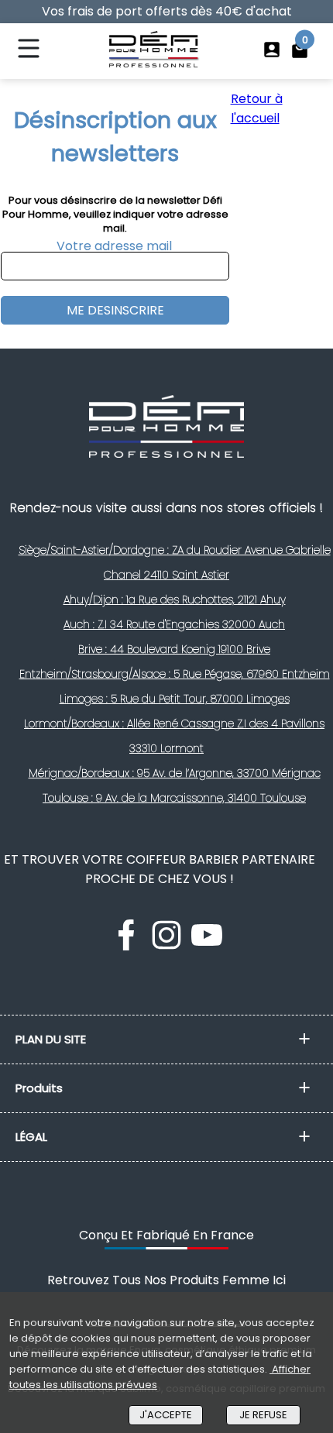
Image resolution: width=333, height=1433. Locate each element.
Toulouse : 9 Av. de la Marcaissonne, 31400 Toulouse (174, 798)
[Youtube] (206, 946)
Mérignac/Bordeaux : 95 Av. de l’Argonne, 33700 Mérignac (175, 773)
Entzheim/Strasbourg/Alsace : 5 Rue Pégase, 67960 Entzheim (174, 674)
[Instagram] (168, 946)
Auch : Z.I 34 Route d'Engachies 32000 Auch (174, 624)
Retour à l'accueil (257, 108)
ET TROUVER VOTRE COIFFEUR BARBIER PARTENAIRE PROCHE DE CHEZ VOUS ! (159, 869)
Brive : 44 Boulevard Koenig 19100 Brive (174, 649)
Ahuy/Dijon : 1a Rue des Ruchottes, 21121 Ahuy (175, 599)
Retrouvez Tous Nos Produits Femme (166, 1280)
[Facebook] (128, 946)
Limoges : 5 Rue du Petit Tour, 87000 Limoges (175, 698)
